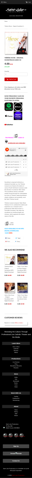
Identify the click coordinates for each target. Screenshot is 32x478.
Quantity (7, 71)
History (16, 411)
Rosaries (16, 367)
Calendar (16, 348)
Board (16, 415)
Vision (16, 410)
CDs (16, 379)
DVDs (16, 377)
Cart (29, 2)
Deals (16, 386)
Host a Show (16, 346)
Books (16, 383)
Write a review (19, 322)
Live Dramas (16, 362)
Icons (16, 385)
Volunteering (16, 400)
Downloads (16, 381)
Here (10, 233)
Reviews (16, 350)
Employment (16, 398)
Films (16, 364)
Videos (16, 352)
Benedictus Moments (16, 365)
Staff (16, 413)
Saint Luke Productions (18, 475)
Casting (16, 396)
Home (6, 21)
